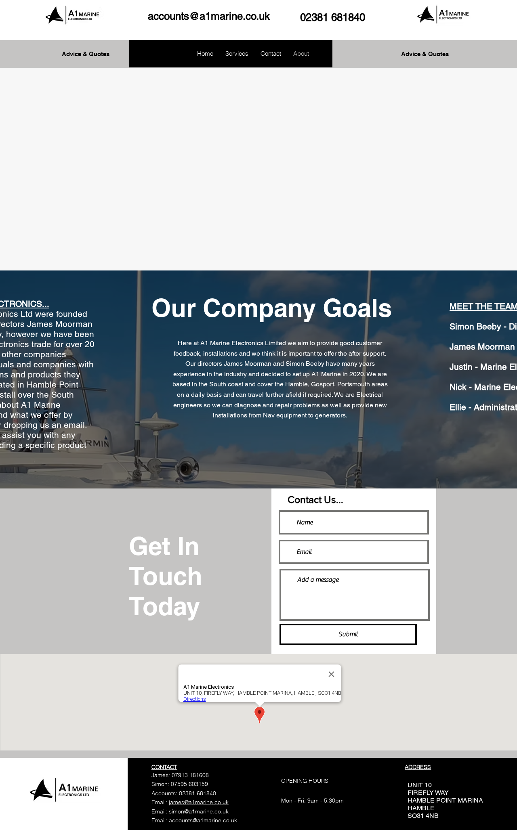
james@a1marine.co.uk (199, 802)
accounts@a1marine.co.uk (209, 16)
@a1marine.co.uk (206, 811)
